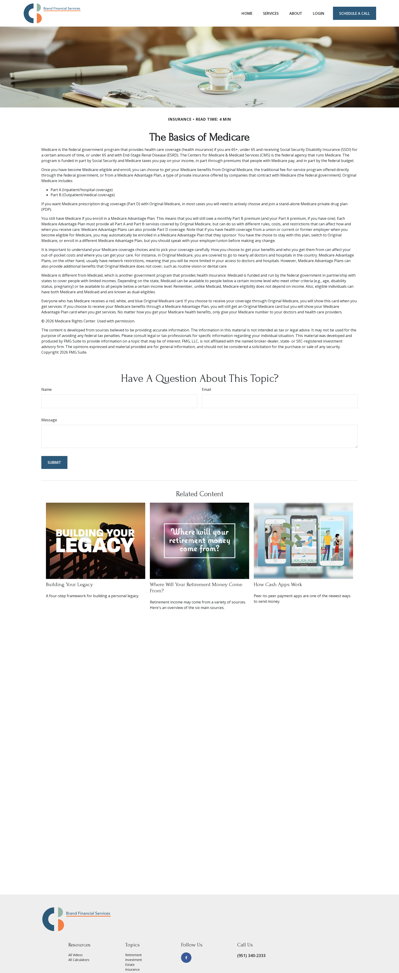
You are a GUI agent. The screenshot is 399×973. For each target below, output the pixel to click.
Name (46, 389)
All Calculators (78, 960)
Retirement (133, 955)
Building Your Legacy (69, 584)
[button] (247, 13)
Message (49, 419)
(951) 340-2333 (251, 955)
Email (206, 389)
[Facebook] (186, 957)
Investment (133, 960)
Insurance (132, 969)
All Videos (75, 955)
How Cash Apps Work (278, 584)
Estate (130, 964)
